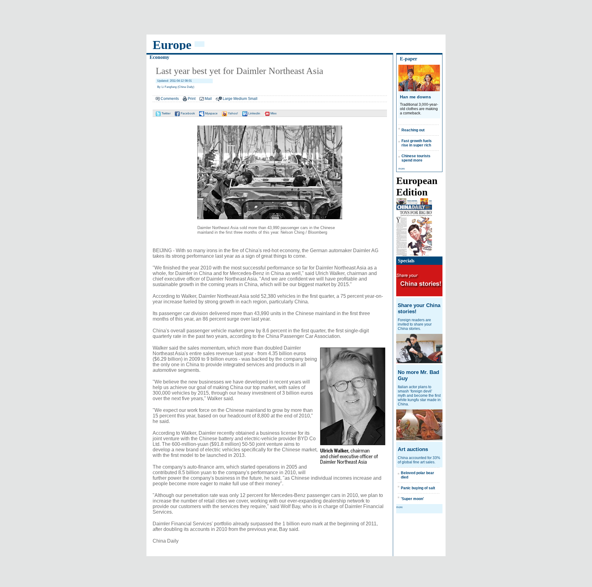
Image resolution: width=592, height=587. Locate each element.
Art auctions (413, 449)
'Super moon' (412, 499)
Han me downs (415, 96)
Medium (240, 98)
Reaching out (413, 130)
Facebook (187, 113)
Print (191, 98)
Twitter (166, 113)
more (401, 168)
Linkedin (253, 113)
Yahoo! (232, 113)
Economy (159, 57)
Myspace (211, 113)
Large (227, 98)
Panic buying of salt (418, 488)
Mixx (273, 113)
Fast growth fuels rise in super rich (416, 143)
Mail (208, 98)
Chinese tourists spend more (415, 158)
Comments (170, 98)
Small (252, 98)
